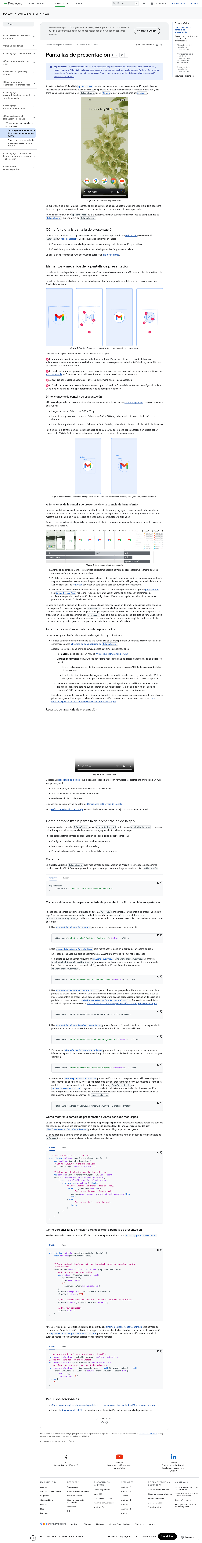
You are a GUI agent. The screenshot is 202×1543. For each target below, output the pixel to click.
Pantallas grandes (102, 1489)
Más (78, 3)
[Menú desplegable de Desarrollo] (69, 3)
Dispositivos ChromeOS (104, 1498)
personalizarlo (152, 589)
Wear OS (98, 1494)
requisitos (77, 584)
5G (68, 1511)
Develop (8, 14)
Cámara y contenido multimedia (76, 1501)
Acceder (194, 3)
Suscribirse (167, 1536)
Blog (42, 1509)
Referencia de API (156, 1498)
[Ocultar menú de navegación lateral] (33, 1538)
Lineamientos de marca (72, 1536)
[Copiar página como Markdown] (122, 55)
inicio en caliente (111, 254)
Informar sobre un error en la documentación (186, 1494)
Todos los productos (144, 1524)
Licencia (56, 1536)
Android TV (99, 1507)
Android (43, 1487)
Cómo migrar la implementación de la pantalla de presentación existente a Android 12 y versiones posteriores (105, 1405)
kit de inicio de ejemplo (69, 780)
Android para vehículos (104, 1503)
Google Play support (184, 1500)
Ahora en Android (70, 1410)
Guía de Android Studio (158, 1489)
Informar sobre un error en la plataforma (186, 1488)
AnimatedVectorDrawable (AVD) (112, 654)
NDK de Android (155, 1507)
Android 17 (126, 1487)
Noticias (43, 1504)
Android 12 (126, 1509)
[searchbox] (18, 24)
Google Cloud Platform (119, 1524)
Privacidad (71, 1506)
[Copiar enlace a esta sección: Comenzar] (62, 859)
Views (46, 14)
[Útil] (157, 45)
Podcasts (44, 1513)
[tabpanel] (104, 888)
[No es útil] (161, 45)
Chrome (87, 1524)
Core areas (24, 14)
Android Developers (54, 45)
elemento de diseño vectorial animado (123, 1327)
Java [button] (64, 1147)
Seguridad (44, 1495)
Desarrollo (60, 3)
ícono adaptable (54, 374)
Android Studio (179, 3)
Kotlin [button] (66, 878)
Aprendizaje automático (77, 1491)
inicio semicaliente (70, 239)
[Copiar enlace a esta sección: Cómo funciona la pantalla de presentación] (116, 230)
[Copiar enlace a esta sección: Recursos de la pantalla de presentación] (100, 709)
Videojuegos (72, 1487)
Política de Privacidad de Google (67, 809)
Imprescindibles (36, 3)
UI (37, 14)
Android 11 (125, 1513)
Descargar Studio (155, 1503)
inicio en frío (131, 235)
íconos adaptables (133, 402)
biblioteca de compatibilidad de (94, 644)
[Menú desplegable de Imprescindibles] (48, 3)
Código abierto (46, 1500)
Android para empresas (50, 1491)
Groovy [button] (53, 878)
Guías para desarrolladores (160, 1494)
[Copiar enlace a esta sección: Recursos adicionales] (82, 1399)
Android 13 (126, 1504)
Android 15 (126, 1495)
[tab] (53, 877)
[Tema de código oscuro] (158, 882)
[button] (16, 36)
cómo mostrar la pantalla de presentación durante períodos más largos (122, 1003)
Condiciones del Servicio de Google (104, 804)
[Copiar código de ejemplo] (161, 882)
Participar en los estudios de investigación (185, 1505)
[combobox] (125, 3)
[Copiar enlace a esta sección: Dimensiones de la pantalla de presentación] (104, 397)
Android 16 (126, 1491)
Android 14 (126, 1500)
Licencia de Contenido (148, 1433)
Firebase (100, 1524)
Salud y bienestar (74, 1495)
